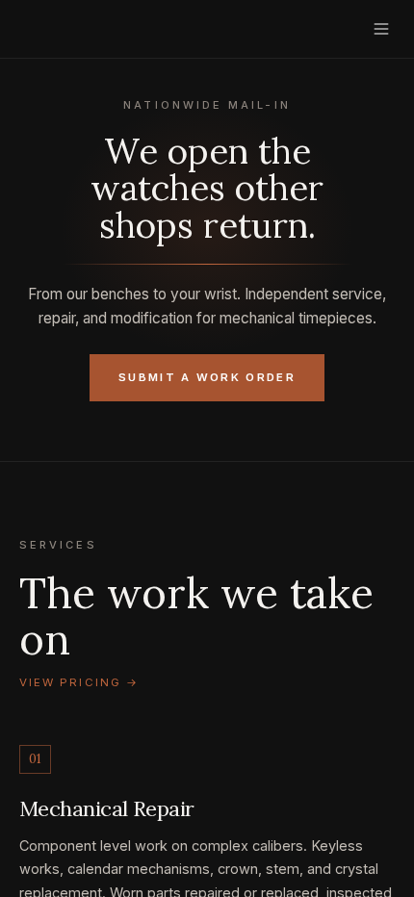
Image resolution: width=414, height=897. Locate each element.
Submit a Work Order (207, 377)
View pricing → (79, 682)
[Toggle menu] (381, 28)
